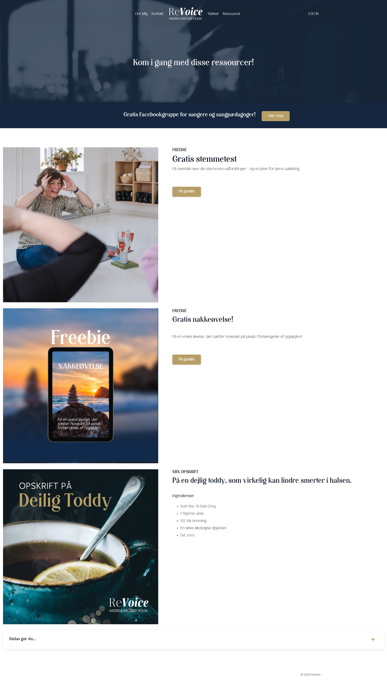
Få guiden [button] (187, 191)
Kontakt (157, 14)
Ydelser (213, 14)
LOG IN (313, 14)
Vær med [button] (275, 116)
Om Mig (141, 14)
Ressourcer (231, 14)
